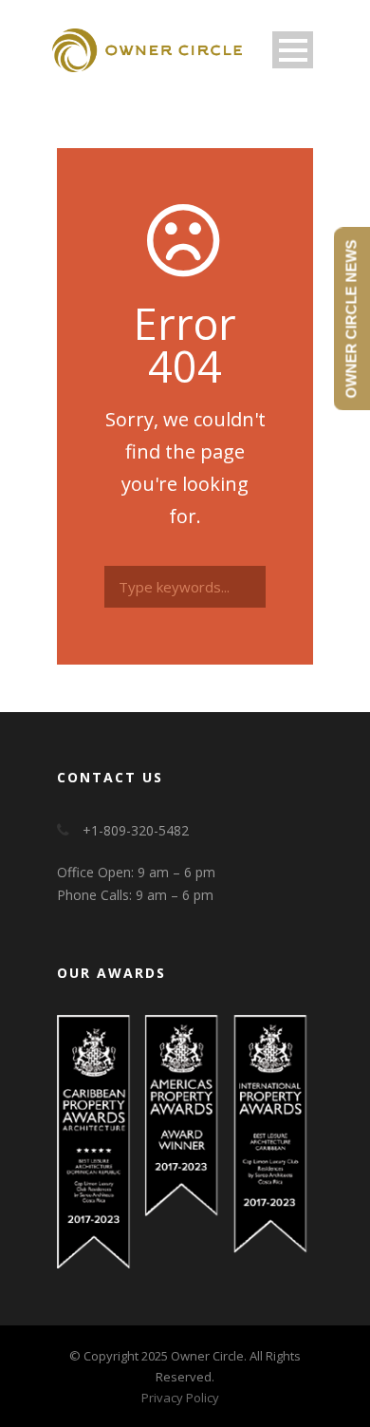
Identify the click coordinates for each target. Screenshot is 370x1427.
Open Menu (292, 49)
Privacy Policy (180, 1397)
